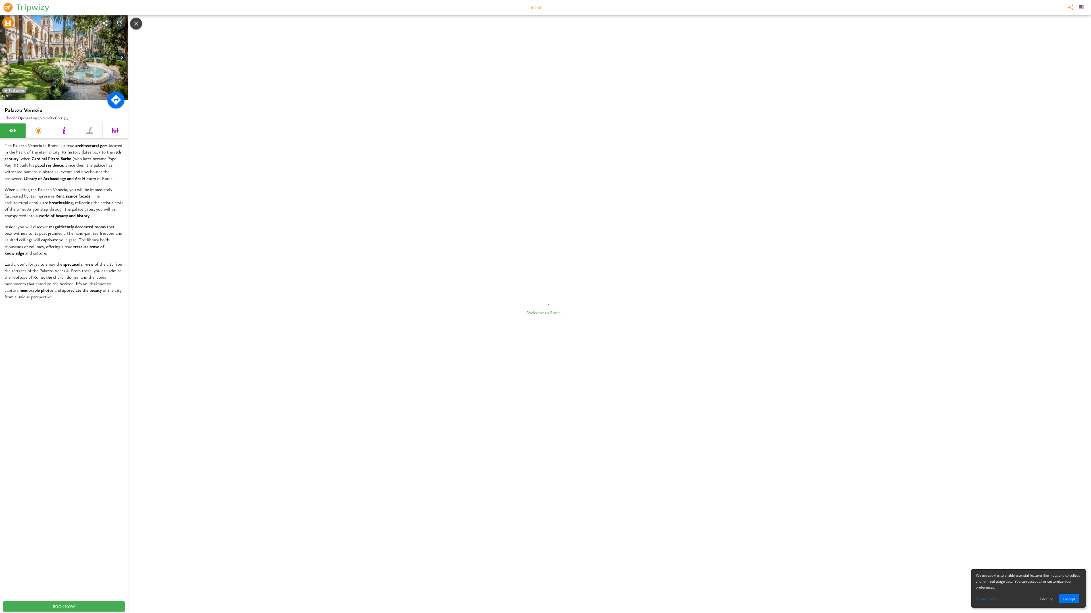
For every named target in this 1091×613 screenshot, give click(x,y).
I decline (1046, 598)
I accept (1069, 598)
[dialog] (1028, 588)
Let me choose (987, 598)
